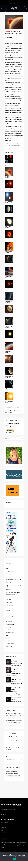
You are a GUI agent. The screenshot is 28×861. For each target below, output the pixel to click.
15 (18, 742)
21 (16, 745)
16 (21, 742)
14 (16, 742)
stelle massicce (15, 724)
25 (9, 747)
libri (6, 613)
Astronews (14, 35)
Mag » (9, 749)
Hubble (7, 599)
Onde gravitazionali (9, 624)
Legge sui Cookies (4, 822)
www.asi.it (12, 775)
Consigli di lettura (4, 832)
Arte (6, 568)
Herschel (7, 596)
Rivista (7, 629)
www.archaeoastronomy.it (11, 769)
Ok (14, 858)
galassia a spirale (15, 720)
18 (9, 745)
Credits (2, 830)
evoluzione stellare (18, 718)
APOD (7, 565)
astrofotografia (8, 720)
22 (18, 745)
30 (21, 747)
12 (11, 742)
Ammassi (7, 563)
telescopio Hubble (13, 715)
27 (13, 747)
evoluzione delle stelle (10, 718)
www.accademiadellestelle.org (12, 773)
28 (16, 747)
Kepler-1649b (13, 410)
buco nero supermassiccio (13, 722)
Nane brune (8, 618)
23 (21, 745)
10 (6, 742)
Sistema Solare (8, 632)
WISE (6, 649)
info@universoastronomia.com (9, 809)
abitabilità (10, 407)
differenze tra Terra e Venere (11, 408)
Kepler (22, 35)
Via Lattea (7, 646)
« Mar (7, 749)
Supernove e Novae (9, 643)
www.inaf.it (8, 775)
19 (11, 745)
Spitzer (7, 638)
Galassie (7, 589)
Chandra (7, 576)
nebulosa (19, 715)
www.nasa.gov (18, 775)
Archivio (2, 824)
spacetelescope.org (18, 776)
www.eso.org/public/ (10, 776)
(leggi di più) (12, 426)
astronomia (16, 407)
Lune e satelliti (8, 616)
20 (13, 745)
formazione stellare (16, 713)
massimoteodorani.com (10, 778)
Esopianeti (18, 35)
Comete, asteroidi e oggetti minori (12, 579)
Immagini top (8, 605)
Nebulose (7, 621)
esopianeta (7, 410)
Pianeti (7, 627)
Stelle (7, 640)
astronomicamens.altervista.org (12, 771)
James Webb (8, 607)
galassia (7, 715)
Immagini (7, 602)
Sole (6, 635)
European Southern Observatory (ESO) (13, 585)
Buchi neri (7, 574)
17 (6, 745)
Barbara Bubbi (9, 37)
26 (11, 747)
